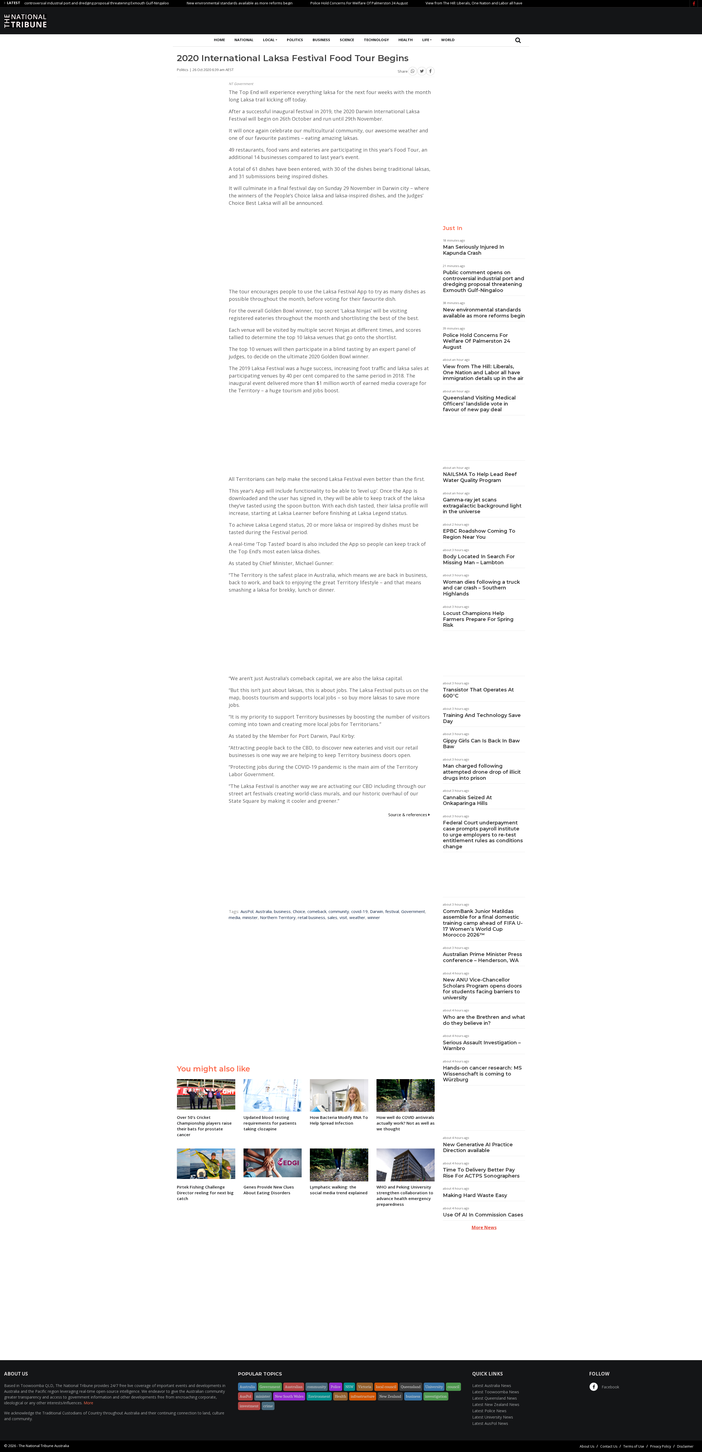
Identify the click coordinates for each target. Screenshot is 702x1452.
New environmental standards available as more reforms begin (201, 3)
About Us (587, 1446)
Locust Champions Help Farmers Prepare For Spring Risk (478, 619)
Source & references (408, 814)
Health (405, 39)
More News (484, 1227)
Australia (264, 911)
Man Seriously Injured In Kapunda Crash (473, 250)
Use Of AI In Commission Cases (483, 1215)
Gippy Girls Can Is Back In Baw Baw (481, 744)
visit (343, 917)
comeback (316, 911)
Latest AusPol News (490, 1423)
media (234, 917)
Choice (299, 911)
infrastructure (363, 1396)
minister (250, 917)
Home (219, 39)
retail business (311, 917)
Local (268, 39)
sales (332, 917)
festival (392, 911)
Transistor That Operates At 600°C (478, 693)
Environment (319, 1396)
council (453, 1386)
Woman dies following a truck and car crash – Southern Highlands (481, 588)
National (243, 39)
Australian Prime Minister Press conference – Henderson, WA (482, 957)
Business (321, 39)
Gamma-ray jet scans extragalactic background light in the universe (482, 506)
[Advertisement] (598, 20)
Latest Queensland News (494, 1398)
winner (373, 917)
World (448, 39)
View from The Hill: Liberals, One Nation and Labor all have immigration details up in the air (462, 3)
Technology (376, 39)
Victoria (364, 1386)
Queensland (411, 1386)
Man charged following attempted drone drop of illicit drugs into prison (482, 772)
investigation (436, 1396)
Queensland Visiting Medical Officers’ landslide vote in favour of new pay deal (479, 404)
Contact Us (608, 1446)
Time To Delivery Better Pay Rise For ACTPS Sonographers (481, 1173)
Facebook (610, 1386)
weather (357, 917)
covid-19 (359, 911)
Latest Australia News (491, 1385)
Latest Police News (489, 1410)
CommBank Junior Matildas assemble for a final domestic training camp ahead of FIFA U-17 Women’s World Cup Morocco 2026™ (483, 923)
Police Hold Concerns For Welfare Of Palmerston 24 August (320, 3)
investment (249, 1405)
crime (268, 1405)
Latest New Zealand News (495, 1404)
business (282, 911)
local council (386, 1386)
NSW (349, 1386)
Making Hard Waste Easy (475, 1195)
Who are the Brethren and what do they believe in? (484, 1020)
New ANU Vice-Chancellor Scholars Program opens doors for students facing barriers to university (482, 989)
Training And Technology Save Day (482, 718)
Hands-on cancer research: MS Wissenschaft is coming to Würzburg (482, 1074)
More (88, 1402)
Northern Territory (278, 917)
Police (336, 1386)
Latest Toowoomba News (495, 1391)
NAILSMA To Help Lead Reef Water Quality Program (480, 477)
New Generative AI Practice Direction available (478, 1148)
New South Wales (289, 1396)
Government (413, 911)
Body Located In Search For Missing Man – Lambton (479, 560)
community (339, 911)
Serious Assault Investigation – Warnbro (482, 1046)
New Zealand (390, 1396)
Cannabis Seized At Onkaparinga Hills (467, 801)
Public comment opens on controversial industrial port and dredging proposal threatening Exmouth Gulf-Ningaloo (483, 281)
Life (425, 39)
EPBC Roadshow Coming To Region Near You (479, 534)
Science (347, 39)
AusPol (246, 911)
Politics (295, 39)
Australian (293, 1386)
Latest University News (492, 1417)
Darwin (376, 911)
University (434, 1386)
